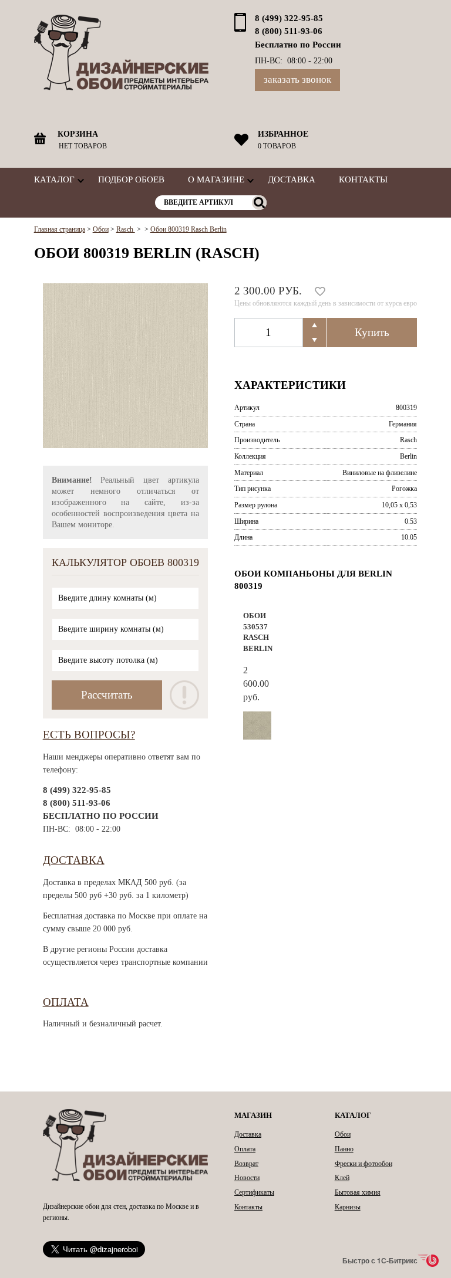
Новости (247, 1178)
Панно (344, 1149)
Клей (342, 1178)
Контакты (363, 179)
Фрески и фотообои (363, 1164)
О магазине (216, 179)
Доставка (291, 179)
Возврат (246, 1164)
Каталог (54, 179)
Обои (343, 1134)
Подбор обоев (131, 179)
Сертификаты (254, 1192)
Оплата (66, 1002)
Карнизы (348, 1207)
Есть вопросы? (89, 734)
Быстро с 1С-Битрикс (380, 1260)
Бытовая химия (358, 1192)
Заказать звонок (297, 79)
